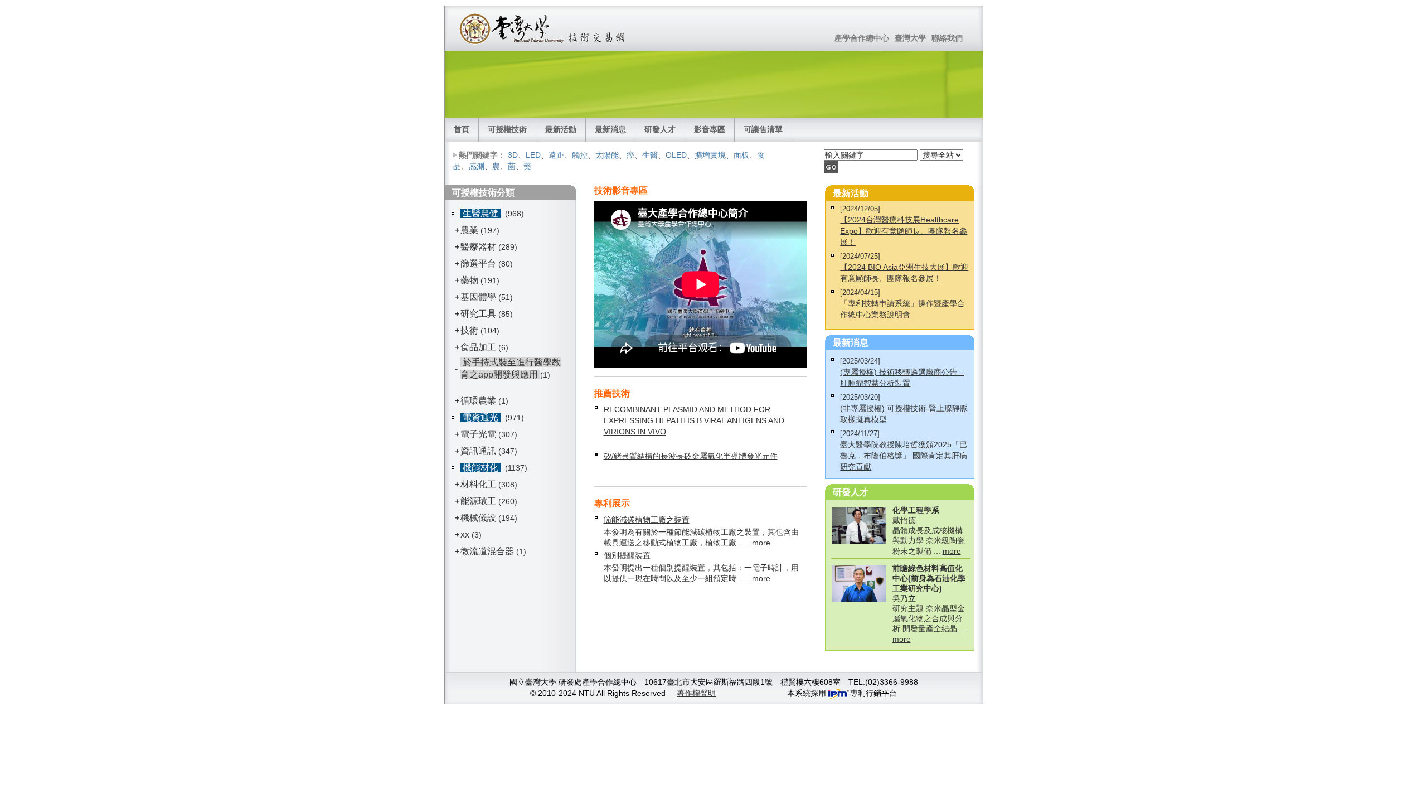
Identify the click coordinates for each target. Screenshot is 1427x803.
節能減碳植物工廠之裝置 (647, 519)
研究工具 (478, 313)
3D (513, 155)
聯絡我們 (947, 37)
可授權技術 (507, 129)
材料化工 (478, 484)
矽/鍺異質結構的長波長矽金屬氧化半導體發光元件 (691, 456)
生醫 (650, 155)
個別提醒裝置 (627, 555)
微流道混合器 (487, 551)
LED (533, 155)
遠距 (556, 155)
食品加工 (478, 347)
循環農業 (478, 400)
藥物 (469, 280)
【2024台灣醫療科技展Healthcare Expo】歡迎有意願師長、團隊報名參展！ (903, 230)
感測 (476, 166)
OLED (676, 155)
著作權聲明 (696, 693)
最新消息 (610, 129)
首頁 (461, 129)
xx (464, 534)
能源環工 (478, 501)
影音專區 (709, 129)
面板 (741, 155)
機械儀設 (478, 518)
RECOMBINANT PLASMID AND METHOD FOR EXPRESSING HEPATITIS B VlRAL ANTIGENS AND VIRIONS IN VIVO (694, 420)
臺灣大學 (910, 37)
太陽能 (607, 155)
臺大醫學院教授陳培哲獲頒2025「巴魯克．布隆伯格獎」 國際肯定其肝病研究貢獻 (903, 455)
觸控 (580, 155)
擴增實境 (710, 155)
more (761, 542)
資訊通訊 (478, 451)
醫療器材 (479, 246)
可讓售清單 (763, 129)
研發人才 (660, 129)
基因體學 (478, 297)
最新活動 (560, 129)
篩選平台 (478, 263)
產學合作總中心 (861, 37)
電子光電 (478, 434)
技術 (469, 330)
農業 (469, 230)
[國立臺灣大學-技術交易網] (543, 28)
